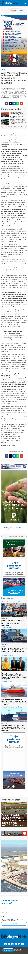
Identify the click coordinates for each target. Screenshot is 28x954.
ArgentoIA (19, 950)
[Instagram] (9, 944)
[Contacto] (19, 944)
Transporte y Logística (14, 602)
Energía (3, 69)
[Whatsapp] (22, 944)
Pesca (10, 681)
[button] (6, 103)
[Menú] (25, 3)
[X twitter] (12, 944)
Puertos (4, 602)
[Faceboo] (5, 944)
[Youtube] (16, 944)
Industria (4, 655)
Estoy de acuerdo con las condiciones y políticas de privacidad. (13, 920)
